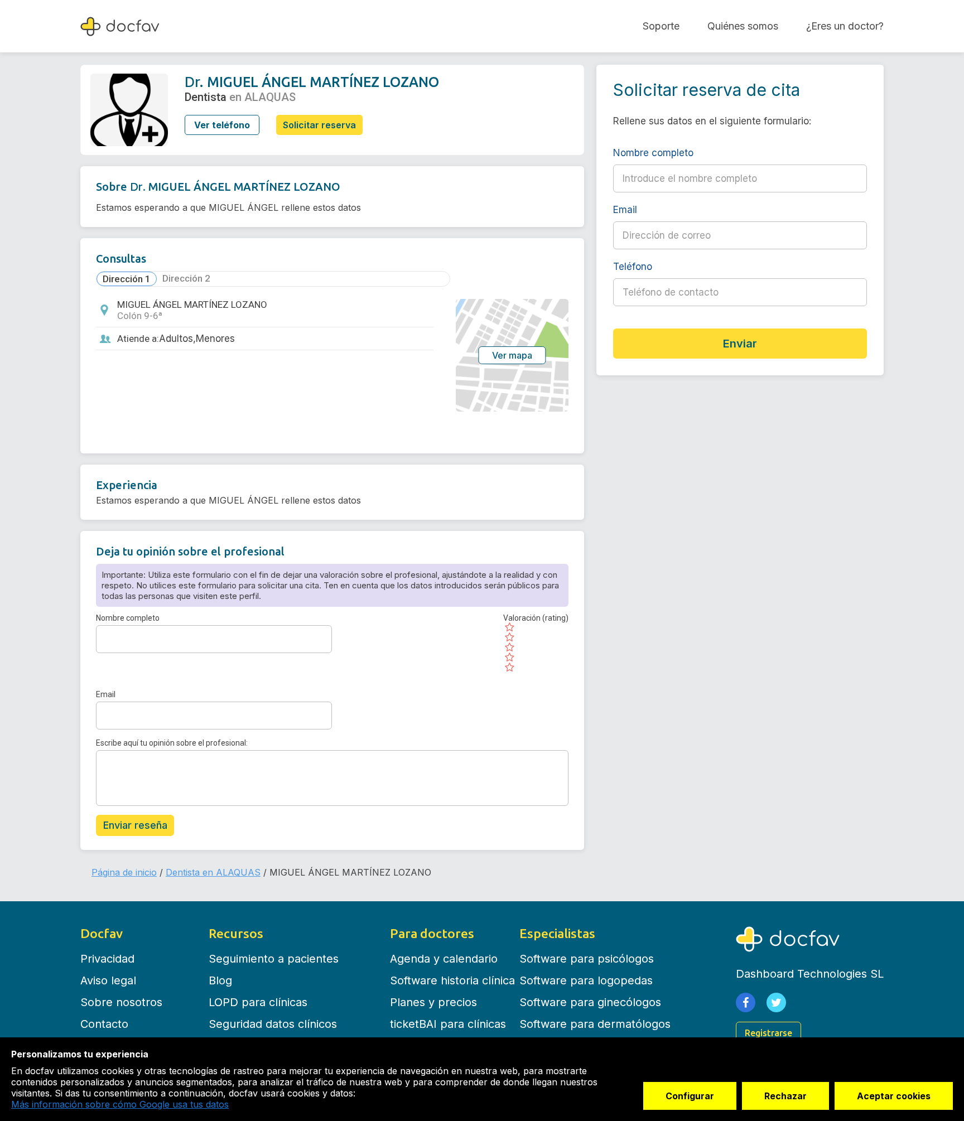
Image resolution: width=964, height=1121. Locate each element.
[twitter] (776, 1002)
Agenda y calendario (444, 958)
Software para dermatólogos (595, 1024)
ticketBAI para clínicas (448, 1024)
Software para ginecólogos (590, 1002)
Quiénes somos (742, 26)
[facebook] (745, 1002)
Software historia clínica (452, 980)
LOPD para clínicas (258, 1002)
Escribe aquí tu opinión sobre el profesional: (172, 742)
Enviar (740, 343)
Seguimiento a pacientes (274, 958)
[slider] (535, 647)
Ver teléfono (222, 125)
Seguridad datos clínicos (273, 1024)
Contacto (104, 1024)
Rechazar (785, 1095)
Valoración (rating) (535, 617)
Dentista (205, 97)
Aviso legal (108, 980)
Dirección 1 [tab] (127, 278)
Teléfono (684, 266)
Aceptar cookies (894, 1095)
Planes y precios (433, 1002)
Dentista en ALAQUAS (213, 872)
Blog (220, 980)
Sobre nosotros (121, 1002)
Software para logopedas (586, 980)
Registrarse (768, 1033)
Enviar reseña (135, 825)
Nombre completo (128, 617)
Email (105, 694)
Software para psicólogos (586, 958)
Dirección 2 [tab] (186, 278)
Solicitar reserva (319, 125)
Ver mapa (512, 355)
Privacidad (107, 958)
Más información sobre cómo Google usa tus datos (120, 1104)
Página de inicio (124, 872)
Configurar (690, 1095)
